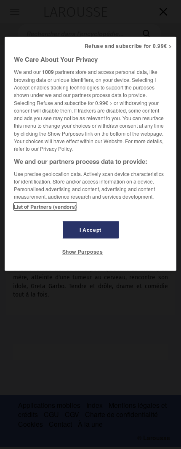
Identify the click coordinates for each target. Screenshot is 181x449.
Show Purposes (82, 251)
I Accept (90, 229)
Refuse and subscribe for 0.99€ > (128, 46)
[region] (91, 153)
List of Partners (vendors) (45, 206)
